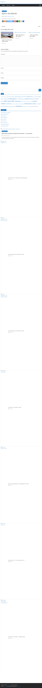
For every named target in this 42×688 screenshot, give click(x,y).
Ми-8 (6, 103)
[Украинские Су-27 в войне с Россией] (4, 408)
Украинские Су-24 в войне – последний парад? (16, 636)
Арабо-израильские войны (5, 112)
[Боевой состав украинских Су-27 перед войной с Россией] (4, 484)
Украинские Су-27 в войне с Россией (14, 407)
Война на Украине (4, 122)
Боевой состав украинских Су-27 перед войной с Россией (18, 483)
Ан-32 (20, 99)
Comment (3, 54)
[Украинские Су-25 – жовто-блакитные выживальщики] (4, 179)
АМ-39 (6, 98)
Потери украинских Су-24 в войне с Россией (16, 330)
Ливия (3, 104)
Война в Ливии (3, 119)
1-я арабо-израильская (4, 96)
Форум (13, 5)
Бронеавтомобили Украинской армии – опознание (17, 133)
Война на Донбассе (29, 101)
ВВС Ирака (8, 101)
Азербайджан (12, 99)
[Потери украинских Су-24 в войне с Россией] (4, 332)
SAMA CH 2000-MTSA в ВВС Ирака (7, 40)
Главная (3, 5)
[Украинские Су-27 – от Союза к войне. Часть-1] (4, 561)
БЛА (33, 98)
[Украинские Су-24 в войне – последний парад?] (4, 637)
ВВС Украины (16, 101)
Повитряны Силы (30, 104)
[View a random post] (40, 5)
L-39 (23, 96)
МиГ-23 (17, 103)
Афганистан (28, 99)
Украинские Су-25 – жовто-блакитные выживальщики (17, 177)
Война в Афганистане (4, 114)
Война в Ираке (4, 11)
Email (2, 73)
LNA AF (30, 96)
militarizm (8, 135)
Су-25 (39, 103)
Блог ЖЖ (8, 5)
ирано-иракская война (34, 106)
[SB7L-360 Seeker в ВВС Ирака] (20, 32)
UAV (4, 98)
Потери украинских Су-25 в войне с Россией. (16, 254)
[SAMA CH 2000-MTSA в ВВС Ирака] (7, 32)
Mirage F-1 (33, 96)
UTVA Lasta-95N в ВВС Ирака (34, 35)
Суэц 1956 (6, 106)
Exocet (8, 96)
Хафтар (29, 106)
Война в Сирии (3, 120)
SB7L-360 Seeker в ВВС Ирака (20, 35)
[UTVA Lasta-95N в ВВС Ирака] (34, 32)
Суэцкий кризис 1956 (11, 106)
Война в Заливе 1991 (24, 101)
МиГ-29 (23, 103)
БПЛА (35, 98)
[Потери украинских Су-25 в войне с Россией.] (4, 255)
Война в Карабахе (4, 117)
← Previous (3, 26)
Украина (19, 106)
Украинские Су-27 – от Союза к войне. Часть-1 (16, 560)
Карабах (34, 101)
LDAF (25, 96)
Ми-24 (9, 103)
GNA (16, 96)
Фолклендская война (25, 106)
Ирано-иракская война (5, 124)
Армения (23, 98)
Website (2, 77)
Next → (39, 26)
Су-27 (2, 106)
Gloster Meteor (12, 96)
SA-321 (36, 96)
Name (2, 68)
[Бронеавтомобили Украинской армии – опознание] (21, 129)
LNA (27, 96)
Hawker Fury (19, 96)
